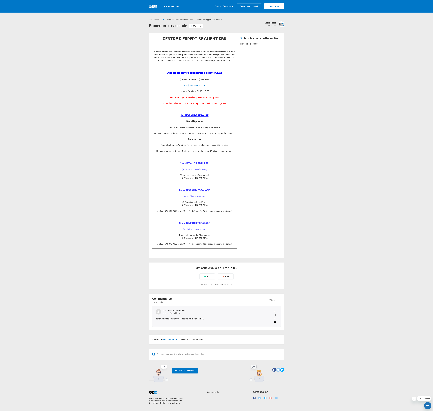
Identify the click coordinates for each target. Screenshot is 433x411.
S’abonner (197, 26)
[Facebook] (274, 370)
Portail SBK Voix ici (172, 6)
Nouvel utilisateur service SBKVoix (179, 20)
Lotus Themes (175, 403)
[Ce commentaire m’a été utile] (274, 311)
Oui (208, 276)
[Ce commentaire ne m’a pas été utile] (274, 319)
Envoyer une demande (249, 6)
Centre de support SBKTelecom (209, 20)
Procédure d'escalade (250, 44)
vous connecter (170, 339)
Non (227, 276)
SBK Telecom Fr (155, 20)
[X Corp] (278, 370)
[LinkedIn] (282, 370)
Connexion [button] (274, 6)
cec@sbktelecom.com (194, 85)
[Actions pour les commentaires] (274, 322)
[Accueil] (153, 6)
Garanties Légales (213, 392)
